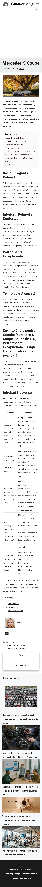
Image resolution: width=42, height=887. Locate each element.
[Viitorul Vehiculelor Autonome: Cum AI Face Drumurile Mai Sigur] (21, 837)
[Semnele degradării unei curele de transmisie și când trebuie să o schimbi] (21, 738)
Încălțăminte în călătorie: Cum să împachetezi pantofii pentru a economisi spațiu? (20, 820)
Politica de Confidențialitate (21, 869)
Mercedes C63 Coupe (16, 607)
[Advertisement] (21, 36)
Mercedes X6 (13, 604)
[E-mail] (7, 634)
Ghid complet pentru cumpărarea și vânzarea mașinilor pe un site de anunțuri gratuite (20, 719)
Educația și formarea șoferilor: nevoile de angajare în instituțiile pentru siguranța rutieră (20, 791)
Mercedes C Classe (15, 611)
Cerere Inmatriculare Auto (15, 648)
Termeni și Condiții (12, 874)
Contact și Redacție (29, 874)
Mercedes (10, 642)
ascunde (15, 134)
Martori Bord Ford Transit (15, 645)
